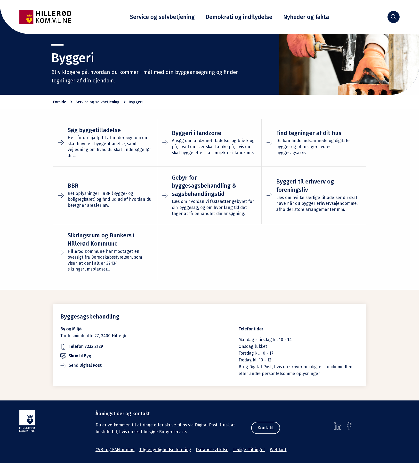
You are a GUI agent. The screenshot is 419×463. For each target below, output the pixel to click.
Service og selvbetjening (162, 17)
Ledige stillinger (249, 449)
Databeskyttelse (212, 449)
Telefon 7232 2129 (86, 346)
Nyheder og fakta (306, 17)
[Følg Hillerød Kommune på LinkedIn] (337, 426)
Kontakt (266, 428)
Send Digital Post (85, 365)
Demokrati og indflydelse (239, 17)
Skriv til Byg (80, 356)
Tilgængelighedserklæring (165, 449)
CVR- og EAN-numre (115, 449)
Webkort (278, 449)
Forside (59, 102)
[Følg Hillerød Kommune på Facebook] (349, 426)
